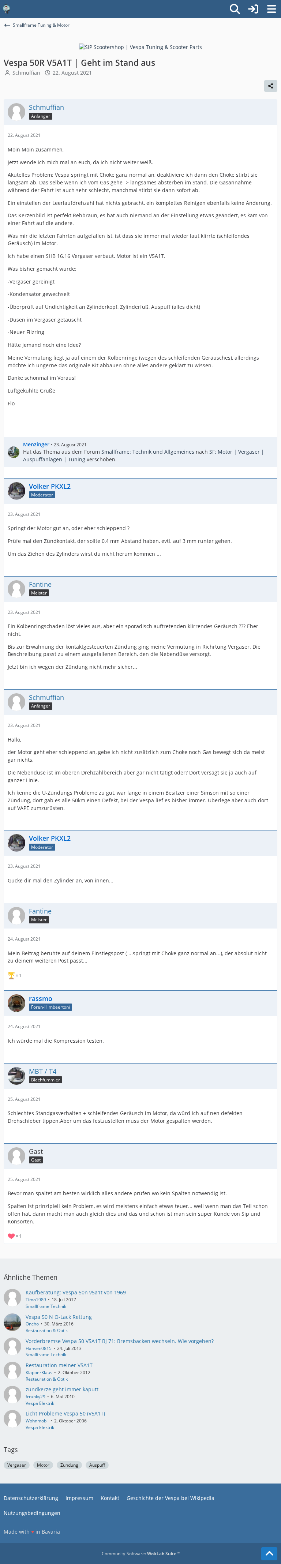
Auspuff (97, 1465)
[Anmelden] (253, 9)
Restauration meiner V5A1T (59, 1365)
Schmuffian (26, 72)
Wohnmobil (37, 1421)
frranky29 (35, 1397)
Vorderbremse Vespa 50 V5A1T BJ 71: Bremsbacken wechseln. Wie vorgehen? (120, 1341)
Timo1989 (36, 1300)
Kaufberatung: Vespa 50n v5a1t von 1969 (76, 1292)
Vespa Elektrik (40, 1403)
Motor (43, 1465)
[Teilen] (270, 86)
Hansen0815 (39, 1348)
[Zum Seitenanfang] (269, 1553)
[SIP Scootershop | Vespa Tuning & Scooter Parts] (140, 46)
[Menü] (271, 9)
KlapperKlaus (39, 1372)
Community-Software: (141, 1553)
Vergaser (16, 1465)
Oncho (32, 1324)
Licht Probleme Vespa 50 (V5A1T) (65, 1413)
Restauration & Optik (47, 1330)
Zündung (69, 1465)
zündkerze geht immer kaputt (62, 1389)
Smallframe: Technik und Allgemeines (147, 451)
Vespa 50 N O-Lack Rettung (59, 1316)
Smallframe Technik (46, 1306)
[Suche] (235, 9)
